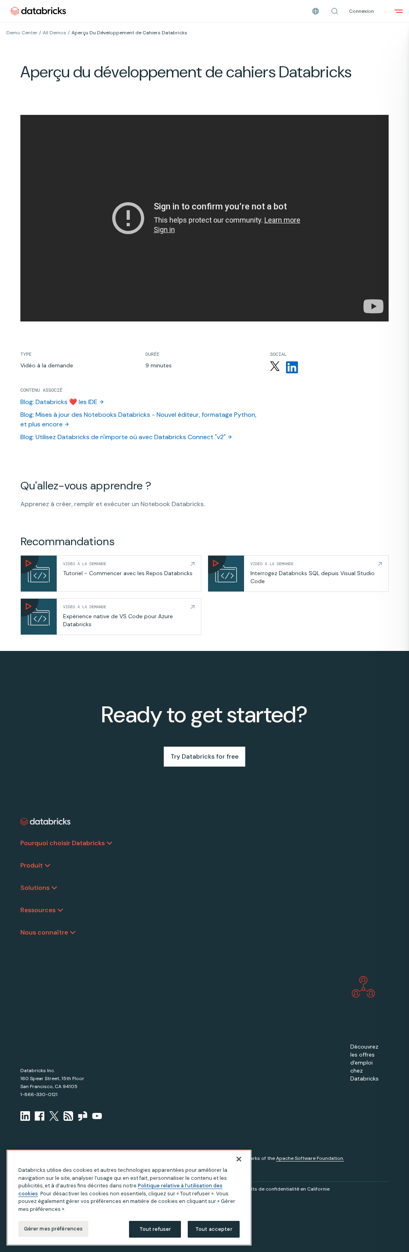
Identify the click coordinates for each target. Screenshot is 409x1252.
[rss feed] (68, 1116)
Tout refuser (155, 1229)
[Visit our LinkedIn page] (25, 1116)
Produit (31, 865)
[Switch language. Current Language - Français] (315, 11)
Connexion (361, 11)
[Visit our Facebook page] (39, 1116)
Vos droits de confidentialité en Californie (281, 1189)
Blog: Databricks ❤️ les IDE (58, 402)
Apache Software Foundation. (310, 1158)
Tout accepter (213, 1229)
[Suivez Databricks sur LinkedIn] (292, 367)
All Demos (54, 33)
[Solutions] (54, 888)
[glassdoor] (82, 1116)
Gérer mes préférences (53, 1228)
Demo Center (22, 33)
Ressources (38, 910)
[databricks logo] (45, 822)
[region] (129, 1197)
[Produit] (47, 865)
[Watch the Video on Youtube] (97, 1116)
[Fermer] (239, 1159)
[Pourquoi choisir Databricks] (109, 843)
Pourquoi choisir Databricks (62, 843)
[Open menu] (399, 11)
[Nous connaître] (72, 932)
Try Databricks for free (204, 756)
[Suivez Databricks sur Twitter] (275, 367)
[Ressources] (60, 910)
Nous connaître (44, 932)
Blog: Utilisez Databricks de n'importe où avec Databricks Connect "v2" (123, 437)
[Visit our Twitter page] (54, 1116)
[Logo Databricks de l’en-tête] (38, 11)
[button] (335, 11)
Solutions (35, 887)
